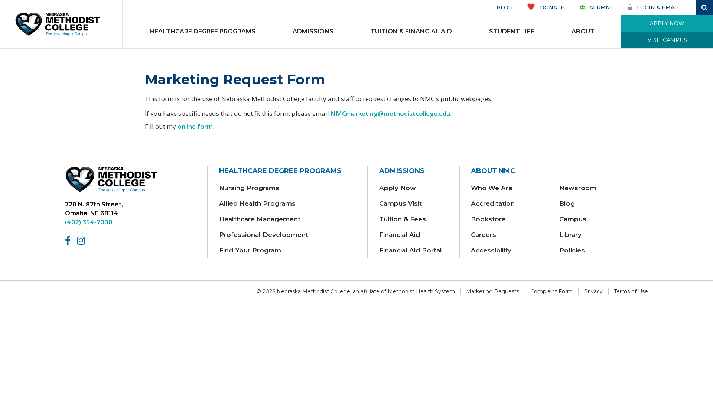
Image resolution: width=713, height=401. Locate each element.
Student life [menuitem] (511, 31)
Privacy (593, 291)
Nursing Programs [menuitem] (249, 188)
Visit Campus (667, 40)
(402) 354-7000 (89, 222)
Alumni (600, 7)
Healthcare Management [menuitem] (259, 219)
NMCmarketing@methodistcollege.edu (390, 113)
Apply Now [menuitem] (397, 188)
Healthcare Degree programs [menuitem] (202, 31)
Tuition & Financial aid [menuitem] (411, 31)
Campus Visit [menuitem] (400, 203)
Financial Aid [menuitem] (399, 234)
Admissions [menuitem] (313, 31)
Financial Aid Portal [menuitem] (410, 250)
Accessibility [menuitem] (491, 250)
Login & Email (658, 7)
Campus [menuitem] (572, 219)
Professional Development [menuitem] (263, 234)
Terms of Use (631, 291)
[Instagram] (82, 241)
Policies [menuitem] (572, 250)
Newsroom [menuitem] (577, 188)
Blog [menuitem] (567, 203)
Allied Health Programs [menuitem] (257, 203)
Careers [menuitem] (483, 234)
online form (195, 126)
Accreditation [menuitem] (493, 203)
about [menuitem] (583, 31)
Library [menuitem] (570, 234)
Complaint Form (551, 291)
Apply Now (667, 23)
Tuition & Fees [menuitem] (402, 219)
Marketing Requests (492, 291)
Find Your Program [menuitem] (250, 250)
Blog (504, 7)
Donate (551, 7)
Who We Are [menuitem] (491, 188)
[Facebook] (69, 241)
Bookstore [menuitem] (488, 219)
